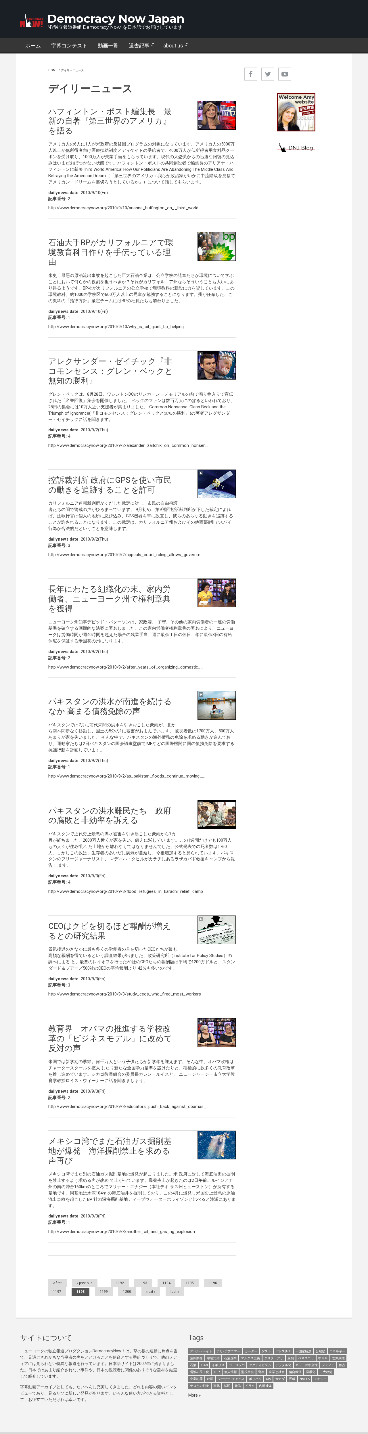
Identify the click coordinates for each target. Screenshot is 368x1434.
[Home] (31, 20)
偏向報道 (295, 1372)
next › (150, 1292)
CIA (268, 1379)
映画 (210, 1379)
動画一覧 (108, 46)
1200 (127, 1292)
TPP (216, 1372)
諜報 (292, 1379)
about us (170, 46)
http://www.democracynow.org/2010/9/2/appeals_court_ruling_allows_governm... (125, 554)
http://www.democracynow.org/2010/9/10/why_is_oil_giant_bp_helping (116, 326)
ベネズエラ (306, 1358)
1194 (166, 1283)
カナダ (280, 1379)
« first (57, 1283)
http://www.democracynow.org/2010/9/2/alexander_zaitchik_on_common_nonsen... (128, 445)
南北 (216, 1386)
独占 (342, 1365)
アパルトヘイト (201, 1351)
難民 (238, 1386)
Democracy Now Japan (116, 19)
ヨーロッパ (237, 1365)
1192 (120, 1283)
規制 (291, 1358)
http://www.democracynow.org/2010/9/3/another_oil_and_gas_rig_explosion (121, 1231)
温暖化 (310, 1372)
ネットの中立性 (307, 1365)
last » (174, 1292)
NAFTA (305, 1379)
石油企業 (230, 1358)
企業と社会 (277, 1372)
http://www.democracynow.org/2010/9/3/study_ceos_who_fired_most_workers (124, 994)
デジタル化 (283, 1365)
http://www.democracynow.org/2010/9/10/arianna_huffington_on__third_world (123, 207)
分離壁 (320, 1351)
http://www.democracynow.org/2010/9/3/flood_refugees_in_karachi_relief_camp (125, 891)
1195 (190, 1283)
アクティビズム (260, 1365)
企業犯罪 (196, 1379)
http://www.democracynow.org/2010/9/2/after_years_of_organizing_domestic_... (125, 667)
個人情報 (230, 1372)
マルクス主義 (250, 1358)
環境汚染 (213, 1358)
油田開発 (196, 1358)
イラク (250, 1386)
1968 (204, 1365)
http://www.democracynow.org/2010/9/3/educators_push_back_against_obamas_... (128, 1106)
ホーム (33, 46)
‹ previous (85, 1283)
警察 (261, 1372)
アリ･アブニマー (228, 1351)
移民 (227, 1386)
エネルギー (337, 1351)
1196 (213, 1283)
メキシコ (320, 1379)
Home (52, 70)
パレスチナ (283, 1351)
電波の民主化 (199, 1372)
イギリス (218, 1365)
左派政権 (338, 1358)
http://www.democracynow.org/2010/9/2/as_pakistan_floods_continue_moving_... (126, 776)
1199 (104, 1292)
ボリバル (255, 1379)
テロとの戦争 (199, 1386)
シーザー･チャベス (231, 1379)
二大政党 (326, 1372)
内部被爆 (265, 1386)
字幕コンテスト (69, 46)
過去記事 (137, 46)
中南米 (323, 1358)
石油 (193, 1365)
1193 (143, 1283)
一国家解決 (303, 1351)
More (193, 1395)
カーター (251, 1351)
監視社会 (247, 1372)
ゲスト (266, 1351)
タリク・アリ (273, 1358)
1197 (57, 1292)
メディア (328, 1365)
